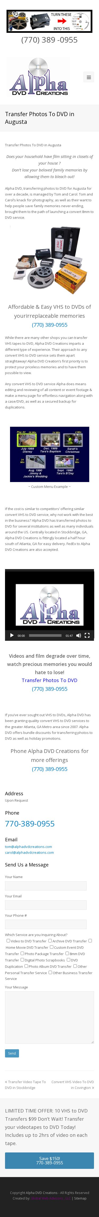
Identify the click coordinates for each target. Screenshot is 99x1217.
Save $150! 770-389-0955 (49, 1161)
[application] (49, 605)
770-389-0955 (30, 823)
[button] (49, 604)
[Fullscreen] (87, 635)
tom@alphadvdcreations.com (28, 846)
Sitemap (80, 1198)
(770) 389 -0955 (49, 39)
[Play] (12, 635)
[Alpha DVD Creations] (38, 76)
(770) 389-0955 (49, 324)
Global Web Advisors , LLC (51, 1198)
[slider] (45, 635)
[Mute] (78, 635)
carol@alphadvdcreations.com (29, 852)
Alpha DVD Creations (42, 1193)
